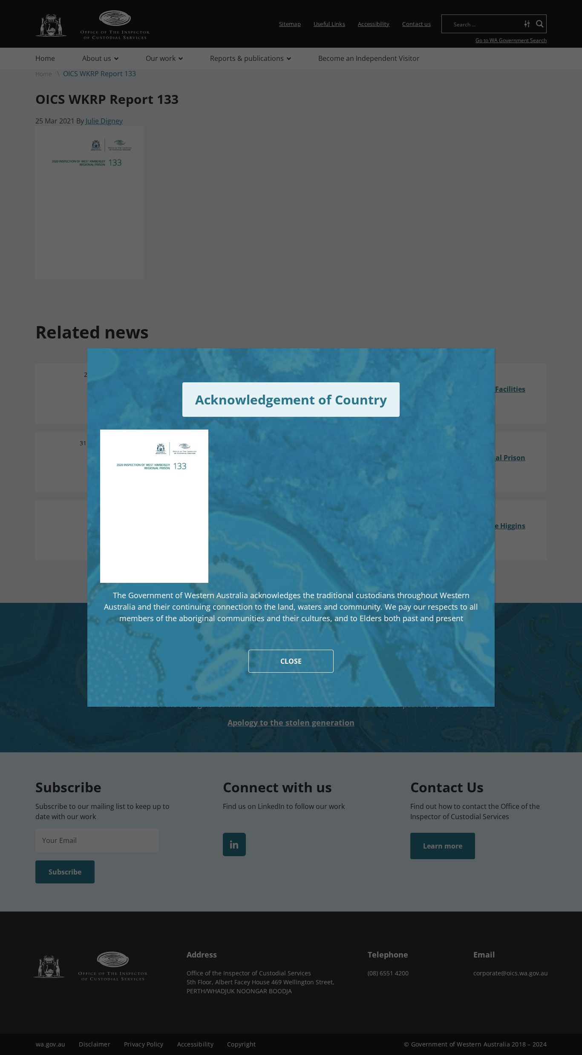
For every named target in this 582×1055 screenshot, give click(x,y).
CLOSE (291, 661)
